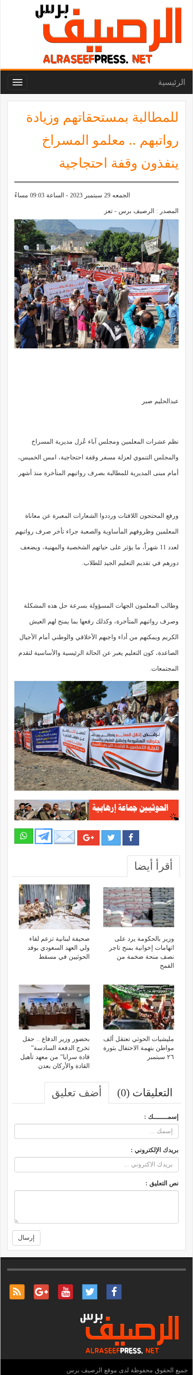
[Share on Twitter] (111, 837)
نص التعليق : (162, 1183)
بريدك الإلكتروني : (155, 1150)
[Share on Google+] (88, 837)
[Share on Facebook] (131, 837)
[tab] (153, 866)
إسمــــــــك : (161, 1116)
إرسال (26, 1237)
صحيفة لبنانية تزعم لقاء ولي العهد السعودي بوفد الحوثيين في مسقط (58, 947)
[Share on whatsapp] (23, 836)
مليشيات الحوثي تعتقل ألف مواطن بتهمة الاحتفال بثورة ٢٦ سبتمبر (138, 1048)
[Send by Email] (64, 837)
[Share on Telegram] (44, 835)
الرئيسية (171, 82)
